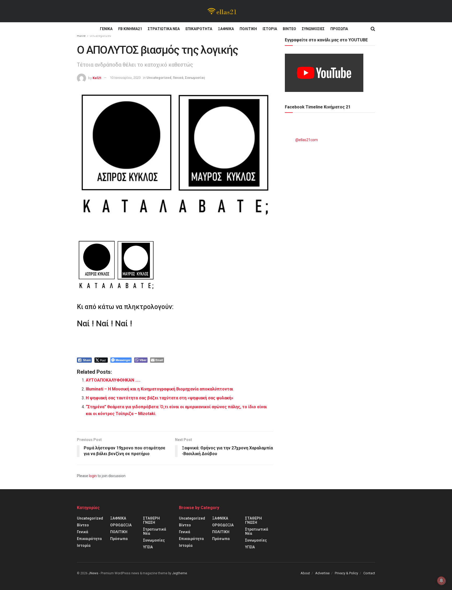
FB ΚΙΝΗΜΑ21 (130, 29)
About (305, 573)
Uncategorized (100, 35)
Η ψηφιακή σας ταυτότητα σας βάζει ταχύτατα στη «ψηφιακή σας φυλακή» (159, 397)
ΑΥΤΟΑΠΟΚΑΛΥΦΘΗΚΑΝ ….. (113, 380)
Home (81, 35)
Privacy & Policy (346, 573)
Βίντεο (289, 29)
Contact (369, 573)
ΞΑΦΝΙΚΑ (226, 29)
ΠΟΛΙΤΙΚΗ (248, 29)
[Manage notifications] (441, 580)
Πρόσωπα (339, 29)
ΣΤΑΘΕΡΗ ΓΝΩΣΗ (151, 520)
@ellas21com (306, 140)
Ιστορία (270, 29)
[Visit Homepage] (222, 11)
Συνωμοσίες (313, 29)
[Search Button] (373, 28)
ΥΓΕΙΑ (148, 547)
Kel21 (97, 78)
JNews (93, 573)
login (93, 476)
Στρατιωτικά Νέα (164, 29)
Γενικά (106, 29)
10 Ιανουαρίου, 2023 (125, 78)
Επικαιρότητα (198, 29)
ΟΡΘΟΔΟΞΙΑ (121, 525)
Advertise (322, 573)
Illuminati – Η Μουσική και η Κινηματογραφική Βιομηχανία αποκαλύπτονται (159, 389)
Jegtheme (179, 573)
